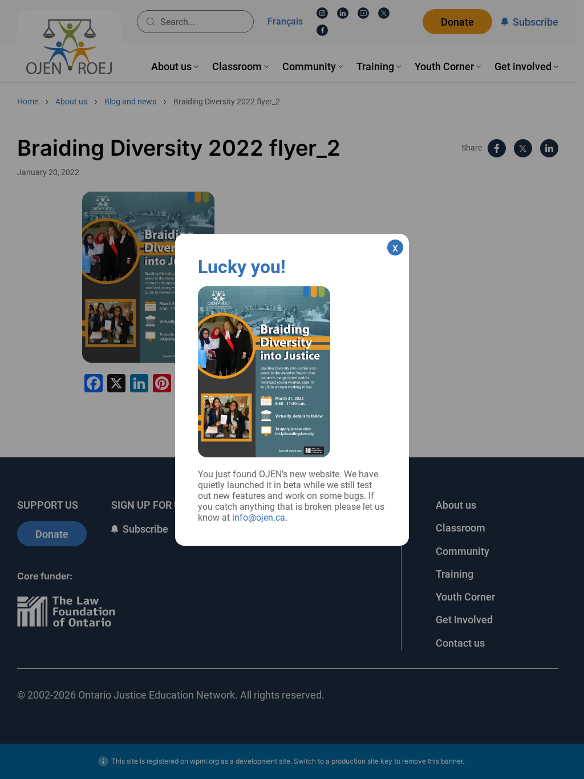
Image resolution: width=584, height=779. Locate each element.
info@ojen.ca (258, 517)
